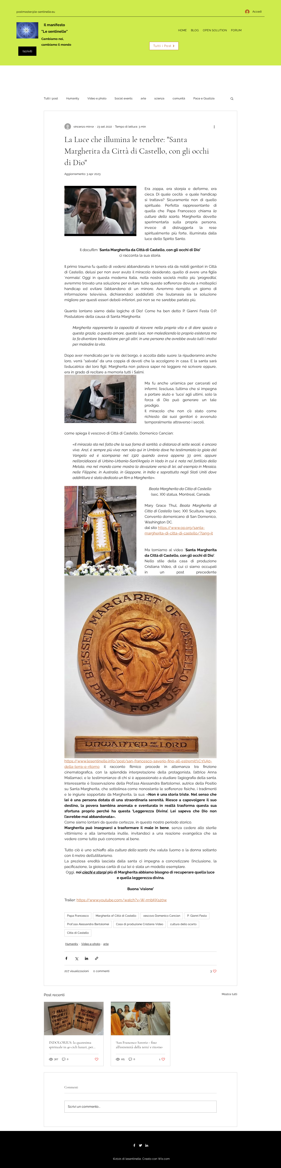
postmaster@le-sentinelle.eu (35, 11)
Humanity (72, 98)
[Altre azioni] (214, 126)
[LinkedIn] (147, 1145)
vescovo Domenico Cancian (161, 915)
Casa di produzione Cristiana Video (139, 924)
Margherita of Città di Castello (116, 915)
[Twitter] (140, 1145)
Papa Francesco (78, 915)
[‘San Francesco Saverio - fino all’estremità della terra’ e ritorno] (140, 1018)
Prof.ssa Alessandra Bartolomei (88, 924)
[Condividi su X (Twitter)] (76, 958)
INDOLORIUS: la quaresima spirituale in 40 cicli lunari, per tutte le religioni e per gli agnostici (73, 1044)
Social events (123, 98)
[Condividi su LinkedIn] (86, 958)
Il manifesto (54, 25)
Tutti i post (51, 98)
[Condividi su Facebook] (66, 958)
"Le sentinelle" (54, 31)
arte (143, 98)
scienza (159, 98)
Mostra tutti (229, 994)
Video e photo (96, 98)
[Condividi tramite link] (97, 958)
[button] (232, 98)
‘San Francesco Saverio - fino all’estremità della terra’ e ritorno (139, 1044)
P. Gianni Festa (197, 915)
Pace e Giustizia (204, 98)
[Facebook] (134, 1145)
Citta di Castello (78, 932)
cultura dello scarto (183, 924)
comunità (179, 98)
